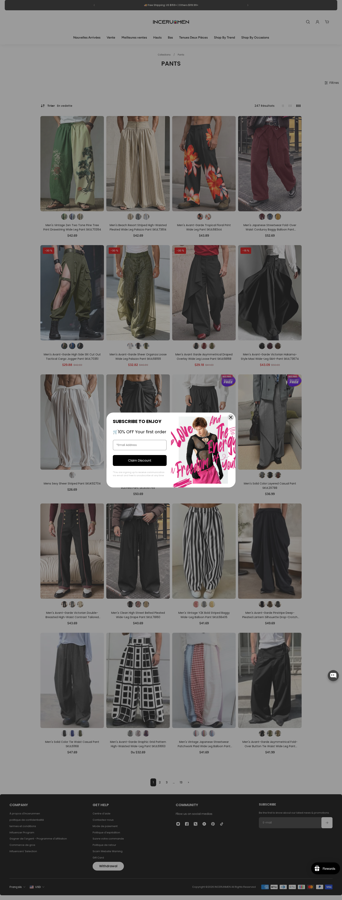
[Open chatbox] (333, 675)
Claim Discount (139, 460)
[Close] (231, 417)
